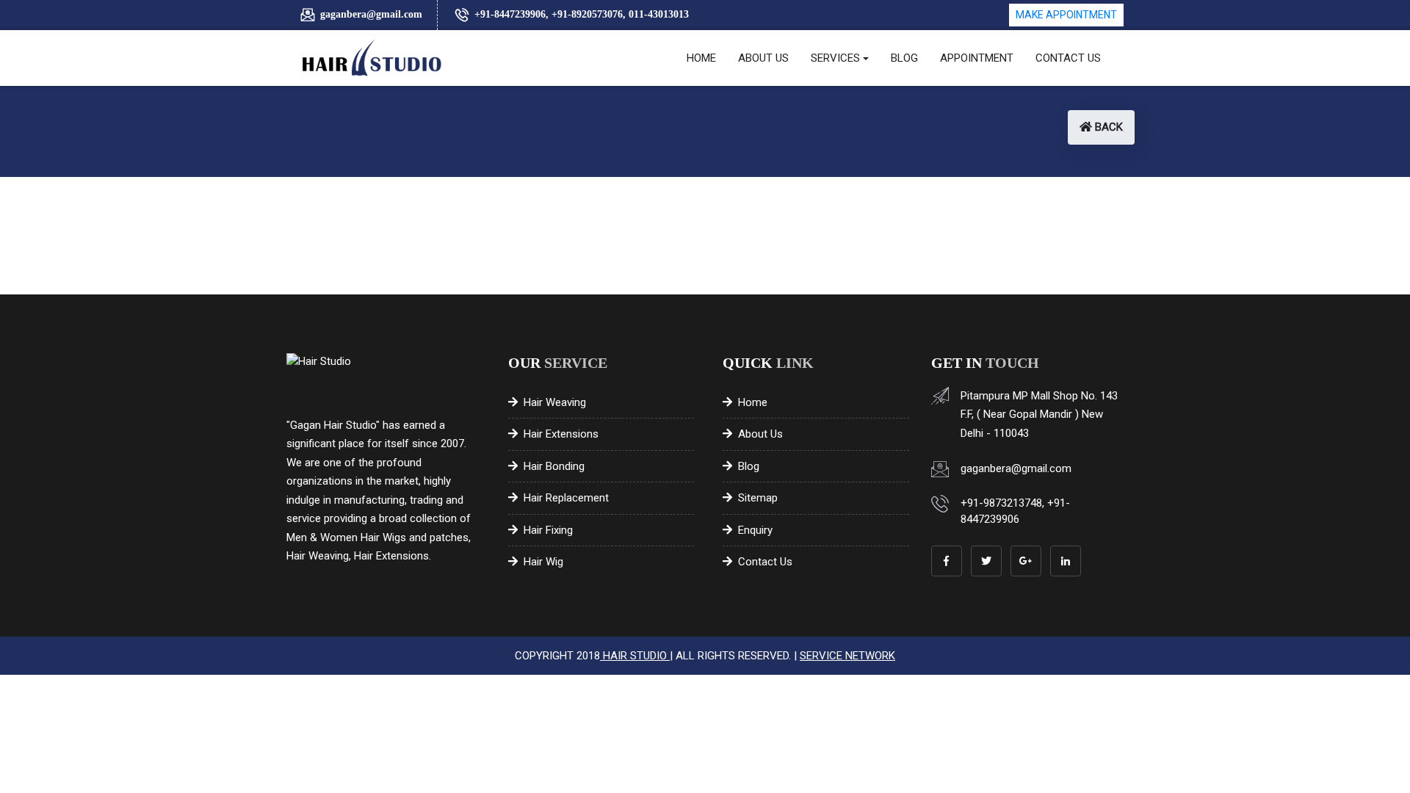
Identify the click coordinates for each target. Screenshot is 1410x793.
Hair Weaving (555, 402)
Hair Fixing (548, 530)
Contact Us (765, 561)
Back (1107, 127)
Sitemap (758, 497)
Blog (748, 466)
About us (760, 434)
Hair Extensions (561, 434)
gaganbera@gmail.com (371, 14)
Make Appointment (1066, 15)
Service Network (847, 655)
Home (752, 402)
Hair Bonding (554, 466)
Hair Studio (635, 655)
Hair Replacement (566, 497)
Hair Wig (543, 561)
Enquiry (755, 530)
